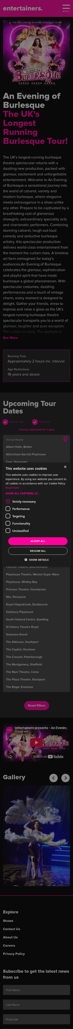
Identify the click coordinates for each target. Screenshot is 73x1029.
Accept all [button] (38, 541)
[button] (37, 493)
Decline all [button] (38, 550)
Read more (12, 487)
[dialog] (36, 514)
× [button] (65, 466)
